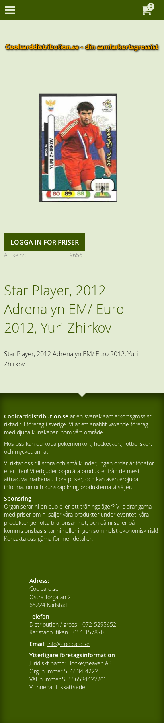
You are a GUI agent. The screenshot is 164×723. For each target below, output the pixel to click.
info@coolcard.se (68, 644)
